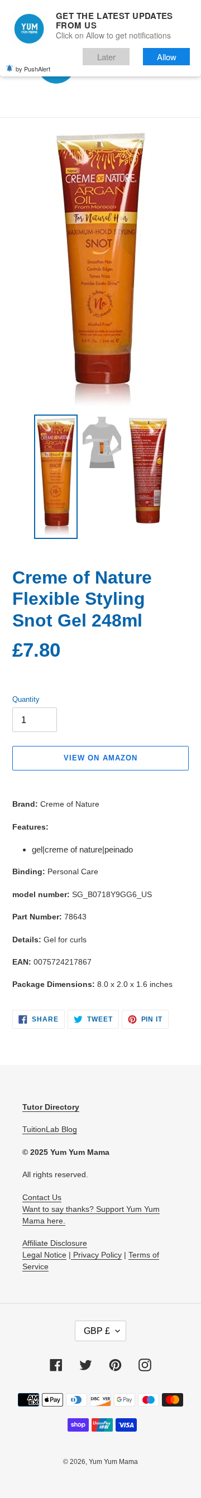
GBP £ (97, 1331)
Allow (166, 56)
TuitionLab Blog (49, 1129)
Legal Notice (44, 1254)
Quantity (26, 699)
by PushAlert (33, 68)
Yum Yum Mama (113, 1462)
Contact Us (41, 1197)
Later (106, 56)
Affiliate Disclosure (54, 1243)
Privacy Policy (96, 1254)
